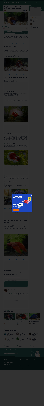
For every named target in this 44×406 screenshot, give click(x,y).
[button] (31, 195)
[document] (22, 203)
